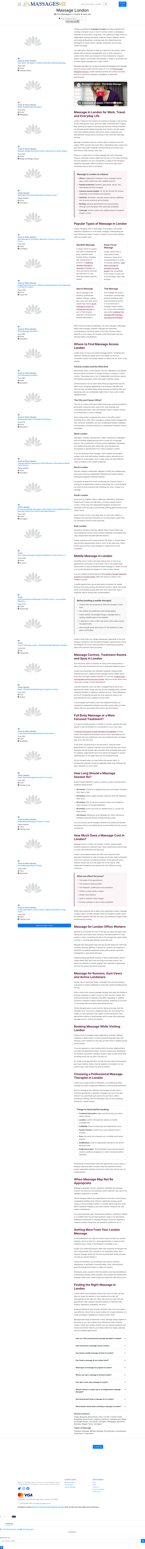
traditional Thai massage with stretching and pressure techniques (114, 314)
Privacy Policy (97, 1491)
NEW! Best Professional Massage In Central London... (38, 195)
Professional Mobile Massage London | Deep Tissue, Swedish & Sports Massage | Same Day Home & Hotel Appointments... (44, 510)
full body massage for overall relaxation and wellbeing (96, 732)
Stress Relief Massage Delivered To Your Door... (36, 777)
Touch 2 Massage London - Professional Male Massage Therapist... (43, 645)
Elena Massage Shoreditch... (28, 331)
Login (14, 1517)
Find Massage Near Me (11, 1529)
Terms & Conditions (98, 1489)
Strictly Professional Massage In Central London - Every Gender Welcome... (42, 600)
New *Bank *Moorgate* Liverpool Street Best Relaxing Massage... (42, 63)
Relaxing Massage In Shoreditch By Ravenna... (35, 419)
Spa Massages (27, 1529)
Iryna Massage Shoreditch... (28, 375)
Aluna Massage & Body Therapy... (30, 865)
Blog (94, 1482)
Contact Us (96, 1487)
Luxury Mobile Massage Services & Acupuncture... (37, 733)
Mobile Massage (69, 1482)
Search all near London (44, 926)
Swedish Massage (70, 1487)
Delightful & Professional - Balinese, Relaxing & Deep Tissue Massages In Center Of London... (44, 286)
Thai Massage (69, 1484)
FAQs (94, 1484)
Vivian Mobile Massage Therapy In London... (34, 821)
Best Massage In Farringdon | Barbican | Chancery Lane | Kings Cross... (41, 240)
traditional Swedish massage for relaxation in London (84, 265)
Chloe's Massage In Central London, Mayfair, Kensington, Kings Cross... (42, 911)
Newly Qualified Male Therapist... (30, 107)
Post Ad (98, 1447)
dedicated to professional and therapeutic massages (48, 1507)
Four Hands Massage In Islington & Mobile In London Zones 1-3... (42, 555)
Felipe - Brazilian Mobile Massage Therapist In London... (39, 689)
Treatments (72, 1532)
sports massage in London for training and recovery (86, 306)
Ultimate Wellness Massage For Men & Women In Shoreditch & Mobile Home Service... (44, 464)
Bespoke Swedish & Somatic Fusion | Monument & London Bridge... (43, 151)
